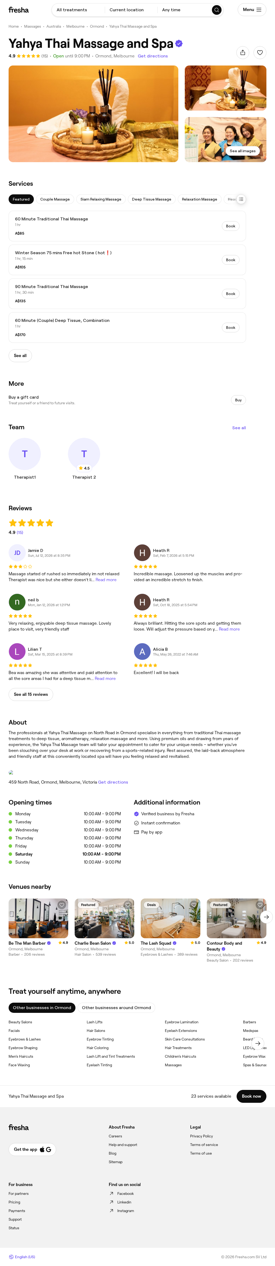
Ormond (97, 26)
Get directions (153, 56)
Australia (53, 26)
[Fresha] (19, 9)
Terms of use (201, 1153)
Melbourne (75, 26)
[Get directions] (127, 772)
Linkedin (124, 1202)
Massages (32, 26)
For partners (19, 1193)
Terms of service (204, 1145)
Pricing (14, 1202)
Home (14, 26)
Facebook (125, 1193)
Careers (115, 1136)
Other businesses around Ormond (116, 1007)
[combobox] (78, 10)
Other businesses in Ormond (42, 1007)
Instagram (125, 1211)
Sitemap (115, 1162)
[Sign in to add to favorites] (260, 52)
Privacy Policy (201, 1136)
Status (14, 1228)
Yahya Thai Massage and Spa (133, 26)
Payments (17, 1211)
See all (239, 427)
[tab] (21, 199)
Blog (112, 1153)
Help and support (123, 1145)
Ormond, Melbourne (115, 56)
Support (15, 1219)
